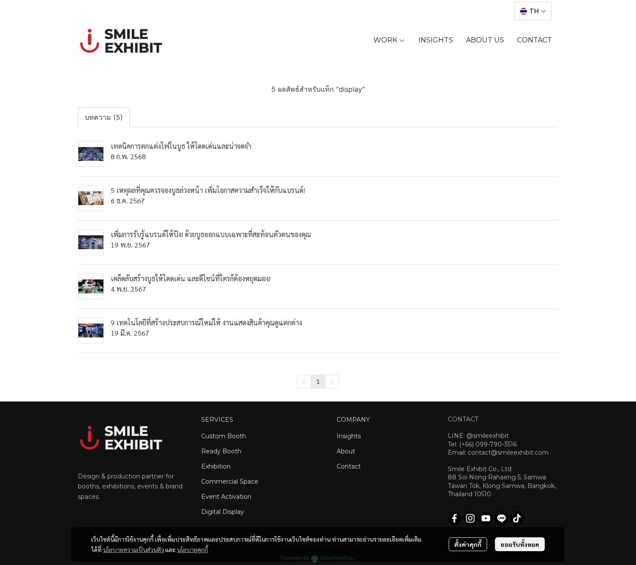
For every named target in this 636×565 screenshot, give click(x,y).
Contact (349, 466)
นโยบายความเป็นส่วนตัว (133, 549)
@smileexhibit (487, 436)
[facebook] (455, 518)
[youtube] (486, 518)
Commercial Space (229, 481)
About (346, 451)
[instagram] (470, 518)
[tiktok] (517, 518)
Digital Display (222, 512)
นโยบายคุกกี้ (192, 549)
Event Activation (226, 497)
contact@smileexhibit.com (508, 452)
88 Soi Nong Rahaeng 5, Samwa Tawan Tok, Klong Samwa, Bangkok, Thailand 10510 (502, 485)
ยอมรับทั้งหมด (520, 544)
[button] (533, 11)
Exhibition (216, 466)
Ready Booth (221, 451)
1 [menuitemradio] (318, 381)
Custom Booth (223, 436)
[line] (501, 518)
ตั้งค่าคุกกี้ (468, 544)
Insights (349, 436)
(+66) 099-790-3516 (488, 444)
